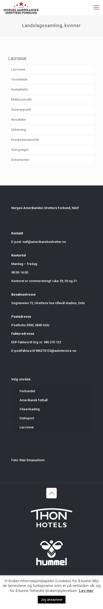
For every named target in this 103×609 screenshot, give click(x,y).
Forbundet (27, 391)
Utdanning (18, 129)
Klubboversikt (21, 99)
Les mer (86, 590)
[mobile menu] (96, 7)
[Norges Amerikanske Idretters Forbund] (21, 7)
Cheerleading (30, 409)
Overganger (20, 150)
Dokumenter (20, 160)
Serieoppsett (21, 109)
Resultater (18, 119)
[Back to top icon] (51, 493)
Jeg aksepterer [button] (51, 599)
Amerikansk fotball (34, 400)
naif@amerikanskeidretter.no (44, 242)
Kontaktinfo (19, 89)
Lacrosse (18, 69)
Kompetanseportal (25, 140)
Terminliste (19, 79)
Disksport (27, 418)
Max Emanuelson (32, 460)
